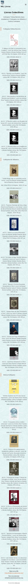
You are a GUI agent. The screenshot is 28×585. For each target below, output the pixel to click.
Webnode (17, 583)
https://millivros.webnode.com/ (14, 573)
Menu (25, 4)
